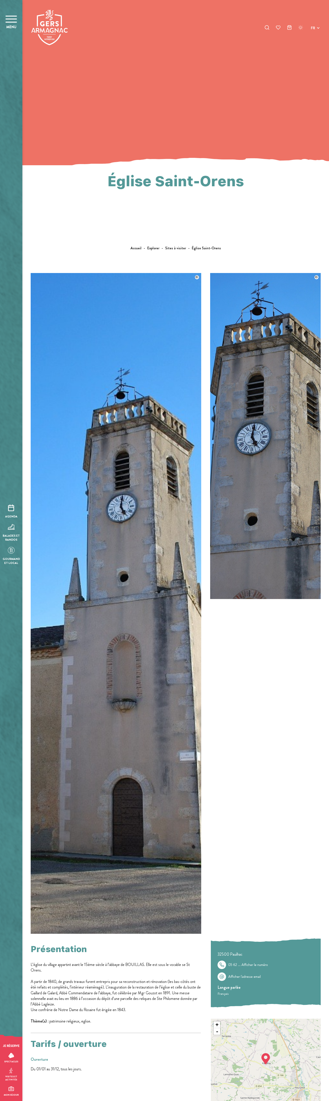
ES (313, 44)
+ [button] (217, 1024)
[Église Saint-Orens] (116, 932)
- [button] (217, 1031)
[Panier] (289, 28)
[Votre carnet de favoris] (278, 28)
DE (313, 38)
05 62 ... (248, 964)
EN (313, 33)
